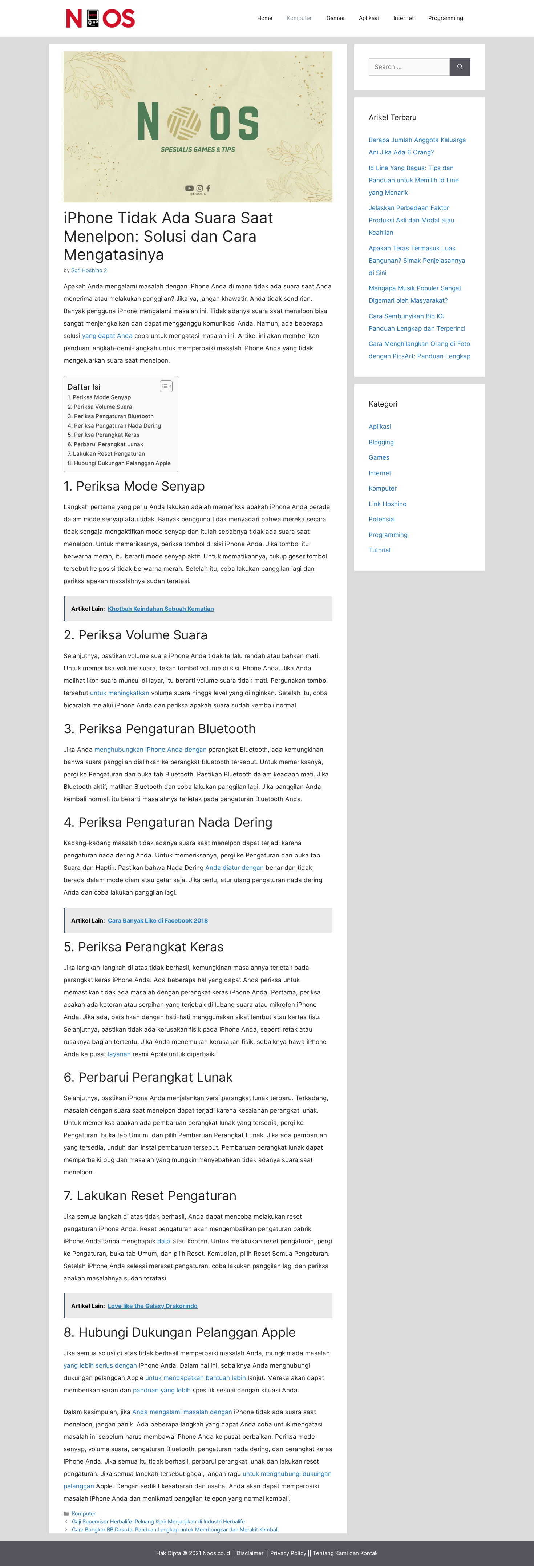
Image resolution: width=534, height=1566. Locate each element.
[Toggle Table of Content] (162, 386)
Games (335, 18)
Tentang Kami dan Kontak (345, 1553)
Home (264, 18)
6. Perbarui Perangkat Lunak (105, 444)
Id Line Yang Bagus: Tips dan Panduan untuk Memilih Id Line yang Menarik (414, 180)
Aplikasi (369, 18)
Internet (403, 18)
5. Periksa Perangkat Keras (103, 434)
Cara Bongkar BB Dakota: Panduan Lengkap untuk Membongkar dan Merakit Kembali (175, 1529)
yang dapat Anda (107, 335)
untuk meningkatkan (119, 693)
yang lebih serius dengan (100, 1365)
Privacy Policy (288, 1553)
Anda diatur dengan (234, 867)
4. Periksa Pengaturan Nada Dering (114, 425)
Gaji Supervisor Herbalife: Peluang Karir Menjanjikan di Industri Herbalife (158, 1521)
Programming (445, 18)
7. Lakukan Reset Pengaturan (106, 453)
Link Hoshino (387, 504)
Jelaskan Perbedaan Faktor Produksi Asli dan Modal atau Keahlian (411, 220)
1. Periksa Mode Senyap (99, 397)
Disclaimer (250, 1553)
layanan (119, 1054)
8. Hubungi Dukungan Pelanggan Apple (119, 463)
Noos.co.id (216, 1553)
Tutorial (380, 550)
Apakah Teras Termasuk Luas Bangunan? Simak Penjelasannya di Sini (417, 261)
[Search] (460, 67)
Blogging (381, 442)
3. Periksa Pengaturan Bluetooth (111, 416)
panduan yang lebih (162, 1390)
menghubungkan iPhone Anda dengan (150, 749)
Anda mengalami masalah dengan (182, 1412)
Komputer (299, 18)
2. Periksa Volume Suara (100, 406)
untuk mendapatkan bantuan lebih (195, 1377)
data (164, 1241)
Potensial (382, 519)
